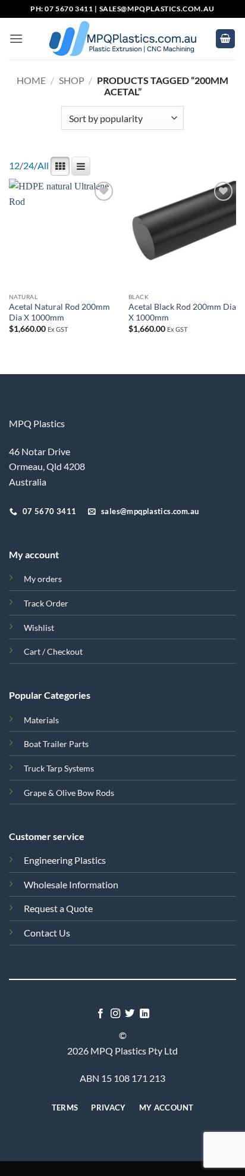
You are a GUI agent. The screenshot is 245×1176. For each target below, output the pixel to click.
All (43, 165)
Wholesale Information (71, 884)
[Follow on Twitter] (129, 1014)
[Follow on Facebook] (100, 1014)
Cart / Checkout (53, 651)
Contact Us (47, 932)
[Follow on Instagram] (115, 1014)
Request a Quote (58, 908)
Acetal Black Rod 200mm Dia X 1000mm (182, 312)
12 (14, 165)
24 (28, 165)
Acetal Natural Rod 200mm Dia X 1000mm (59, 312)
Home (31, 80)
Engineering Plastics (65, 860)
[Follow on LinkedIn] (144, 1014)
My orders (43, 579)
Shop (71, 80)
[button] (16, 38)
